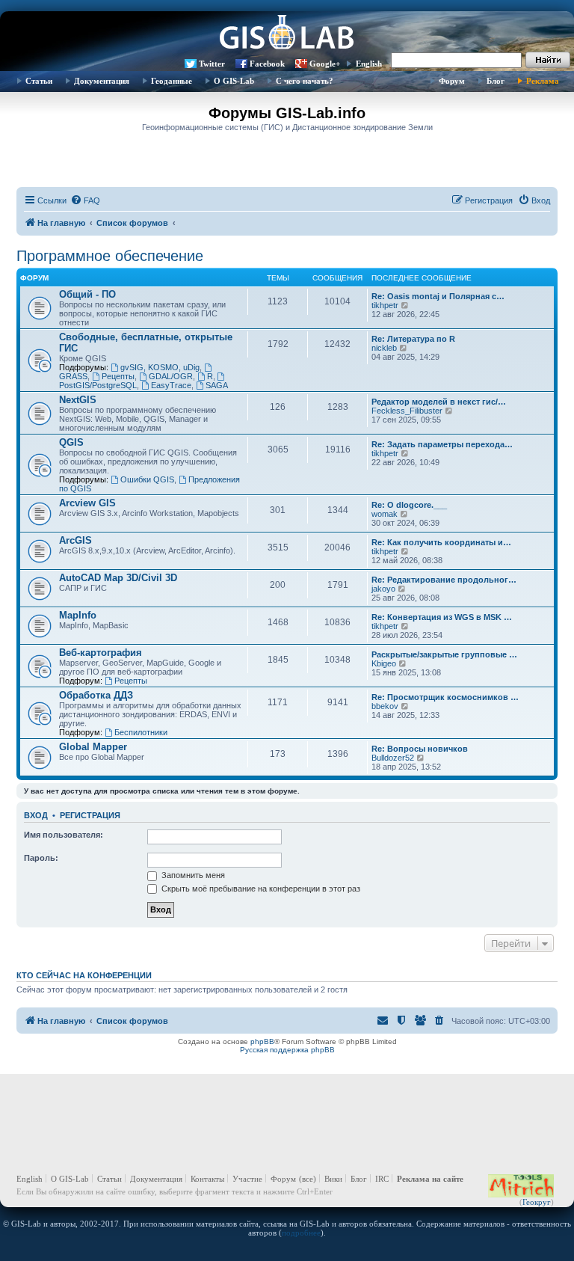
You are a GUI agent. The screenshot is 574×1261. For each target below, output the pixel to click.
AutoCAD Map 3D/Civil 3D (118, 577)
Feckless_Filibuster (406, 410)
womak (384, 513)
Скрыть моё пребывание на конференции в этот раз (259, 888)
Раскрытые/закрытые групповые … (444, 654)
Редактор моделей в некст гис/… (438, 401)
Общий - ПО (87, 294)
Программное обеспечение (109, 256)
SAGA (217, 385)
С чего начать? (304, 80)
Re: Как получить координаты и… (441, 542)
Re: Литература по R (413, 338)
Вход (36, 815)
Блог (495, 80)
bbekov (384, 706)
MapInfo (77, 615)
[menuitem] (85, 200)
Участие (247, 1178)
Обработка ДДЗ (96, 695)
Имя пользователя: (63, 834)
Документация (101, 80)
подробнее (301, 1232)
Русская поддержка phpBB (287, 1050)
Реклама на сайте (430, 1178)
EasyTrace (171, 385)
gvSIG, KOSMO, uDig (160, 367)
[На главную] (287, 33)
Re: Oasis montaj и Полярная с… (437, 296)
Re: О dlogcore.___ (409, 504)
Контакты (207, 1178)
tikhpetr (384, 305)
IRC (382, 1178)
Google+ (324, 63)
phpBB (262, 1041)
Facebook (267, 63)
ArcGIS (75, 540)
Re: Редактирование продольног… (443, 579)
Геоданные (171, 80)
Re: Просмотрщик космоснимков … (445, 697)
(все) (307, 1178)
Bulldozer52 (392, 757)
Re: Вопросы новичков (419, 748)
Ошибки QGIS (147, 479)
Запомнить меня (192, 875)
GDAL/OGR (171, 376)
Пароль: (41, 857)
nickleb (384, 347)
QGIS (71, 442)
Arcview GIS (87, 503)
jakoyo (383, 588)
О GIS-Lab (234, 80)
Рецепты (118, 376)
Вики (333, 1178)
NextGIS (77, 399)
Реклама (542, 80)
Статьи (38, 80)
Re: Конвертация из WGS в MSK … (441, 617)
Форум (452, 80)
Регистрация (90, 815)
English (369, 63)
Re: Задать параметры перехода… (442, 444)
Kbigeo (383, 663)
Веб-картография (100, 652)
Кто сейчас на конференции (84, 975)
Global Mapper (93, 746)
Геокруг (536, 1201)
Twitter (212, 63)
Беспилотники (140, 732)
